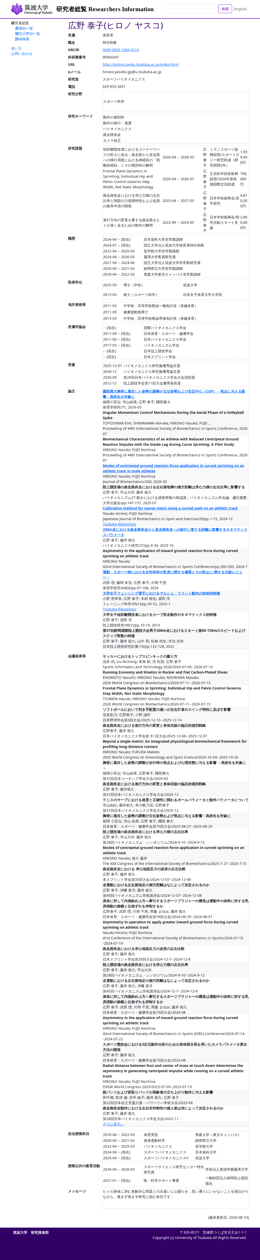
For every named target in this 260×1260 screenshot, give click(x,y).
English (240, 9)
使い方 (16, 48)
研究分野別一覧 (27, 33)
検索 (225, 8)
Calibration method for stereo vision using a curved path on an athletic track (170, 508)
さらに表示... (113, 1124)
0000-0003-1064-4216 (121, 49)
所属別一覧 (24, 28)
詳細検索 (22, 38)
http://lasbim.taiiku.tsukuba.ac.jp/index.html (140, 64)
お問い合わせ (21, 53)
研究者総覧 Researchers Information (105, 9)
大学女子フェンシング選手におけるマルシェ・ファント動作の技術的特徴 (161, 593)
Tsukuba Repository (119, 524)
